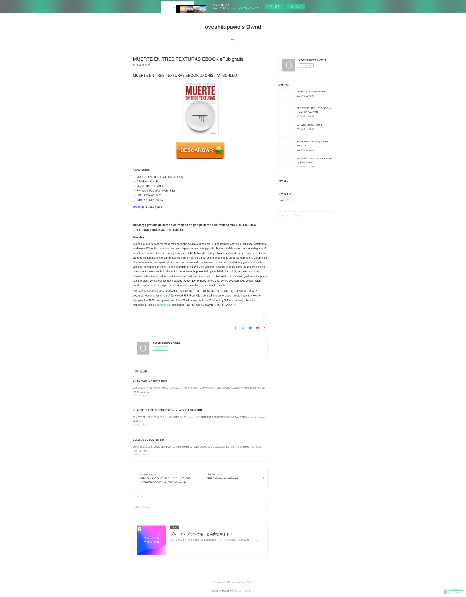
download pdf (163, 305)
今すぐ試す (274, 6)
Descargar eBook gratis (147, 207)
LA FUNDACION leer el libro (150, 380)
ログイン (295, 6)
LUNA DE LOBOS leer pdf (148, 439)
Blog (233, 39)
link (234, 305)
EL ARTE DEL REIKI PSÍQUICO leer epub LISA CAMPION (167, 410)
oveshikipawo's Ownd (233, 27)
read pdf (165, 295)
